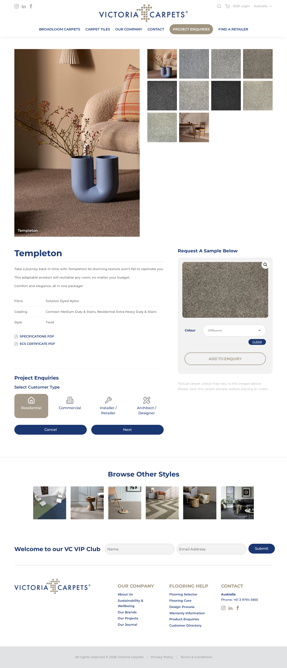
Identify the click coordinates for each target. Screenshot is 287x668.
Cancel (50, 429)
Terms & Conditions (196, 657)
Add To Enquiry (225, 359)
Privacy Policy (162, 657)
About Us (125, 594)
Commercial (70, 408)
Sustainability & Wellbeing (130, 603)
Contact (156, 29)
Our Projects (128, 618)
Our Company (128, 29)
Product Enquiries (184, 619)
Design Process (181, 607)
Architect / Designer (146, 410)
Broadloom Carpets (59, 29)
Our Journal (127, 625)
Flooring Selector (183, 594)
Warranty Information (187, 613)
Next (127, 429)
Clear (257, 342)
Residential (31, 408)
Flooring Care (180, 601)
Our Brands (127, 612)
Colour (190, 330)
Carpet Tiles (97, 29)
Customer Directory (185, 625)
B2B (241, 6)
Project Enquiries (191, 29)
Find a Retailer (233, 29)
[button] (265, 265)
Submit (261, 548)
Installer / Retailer (108, 410)
